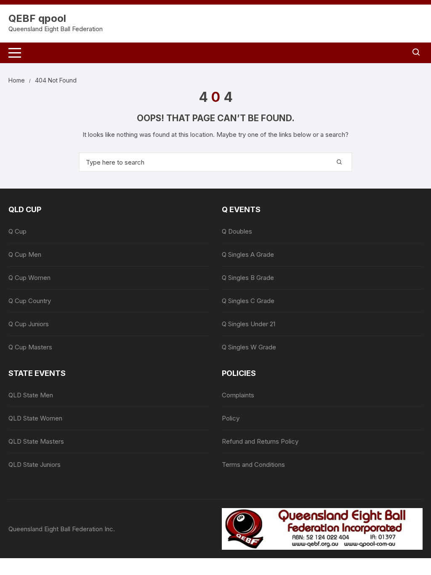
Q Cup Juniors (28, 324)
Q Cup (17, 231)
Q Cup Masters (30, 347)
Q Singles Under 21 (248, 324)
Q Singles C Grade (248, 301)
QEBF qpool (37, 18)
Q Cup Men (24, 254)
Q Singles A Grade (248, 254)
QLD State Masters (36, 441)
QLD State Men (30, 395)
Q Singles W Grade (249, 347)
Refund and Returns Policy (260, 441)
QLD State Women (35, 418)
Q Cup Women (29, 278)
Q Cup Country (29, 301)
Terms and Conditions (253, 465)
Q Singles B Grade (248, 278)
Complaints (238, 395)
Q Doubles (237, 231)
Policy (230, 418)
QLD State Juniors (34, 465)
